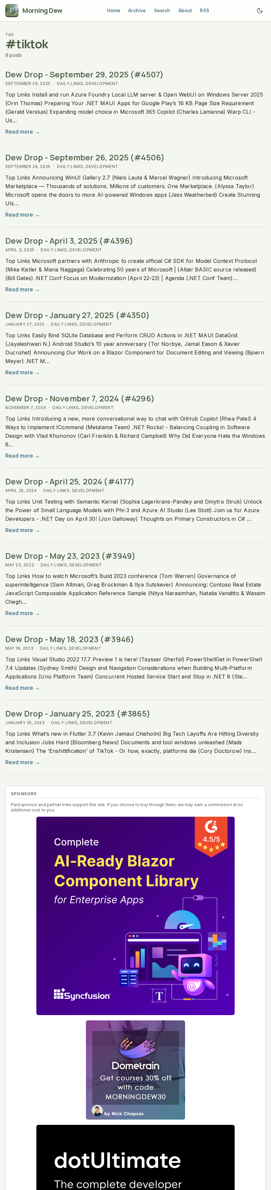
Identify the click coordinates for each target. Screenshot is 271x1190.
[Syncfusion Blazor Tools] (135, 916)
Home (114, 10)
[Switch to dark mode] (260, 11)
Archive (137, 10)
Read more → (22, 131)
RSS (204, 10)
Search (162, 10)
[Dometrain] (135, 1070)
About (185, 10)
